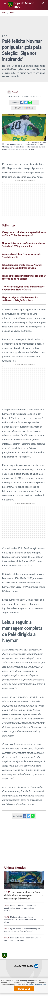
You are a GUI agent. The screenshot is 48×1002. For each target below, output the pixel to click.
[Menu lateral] (4, 3)
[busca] (43, 3)
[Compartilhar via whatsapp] (30, 102)
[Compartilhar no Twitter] (26, 103)
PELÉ (4, 36)
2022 (11, 13)
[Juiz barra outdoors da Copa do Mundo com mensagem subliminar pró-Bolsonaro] (24, 880)
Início (4, 13)
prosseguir (24, 988)
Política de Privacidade (37, 985)
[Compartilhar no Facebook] (21, 103)
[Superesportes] (10, 5)
